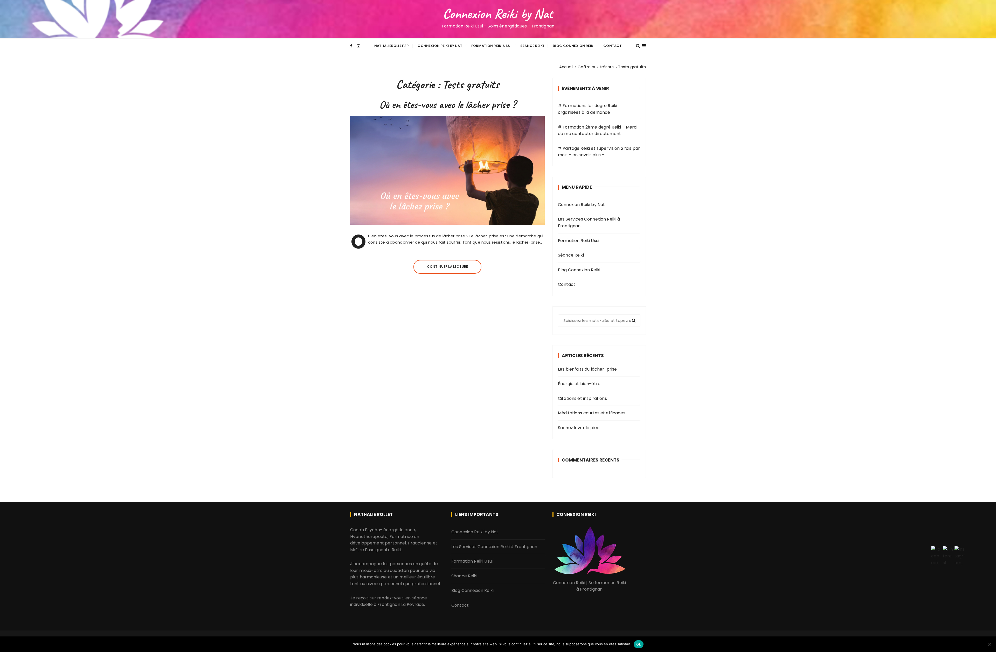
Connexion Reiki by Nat (498, 13)
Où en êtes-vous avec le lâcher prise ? (447, 104)
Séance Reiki (532, 45)
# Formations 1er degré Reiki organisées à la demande (587, 109)
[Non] (989, 644)
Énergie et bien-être (579, 384)
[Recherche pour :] (599, 320)
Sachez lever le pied (578, 428)
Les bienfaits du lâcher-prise (587, 369)
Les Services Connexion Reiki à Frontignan (589, 222)
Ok (638, 644)
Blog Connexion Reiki (573, 45)
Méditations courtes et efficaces (591, 413)
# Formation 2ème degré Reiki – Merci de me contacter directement (597, 130)
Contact (612, 45)
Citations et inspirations (582, 398)
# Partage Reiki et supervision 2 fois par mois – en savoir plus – (599, 151)
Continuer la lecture (447, 266)
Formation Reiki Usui (491, 45)
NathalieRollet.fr (391, 45)
